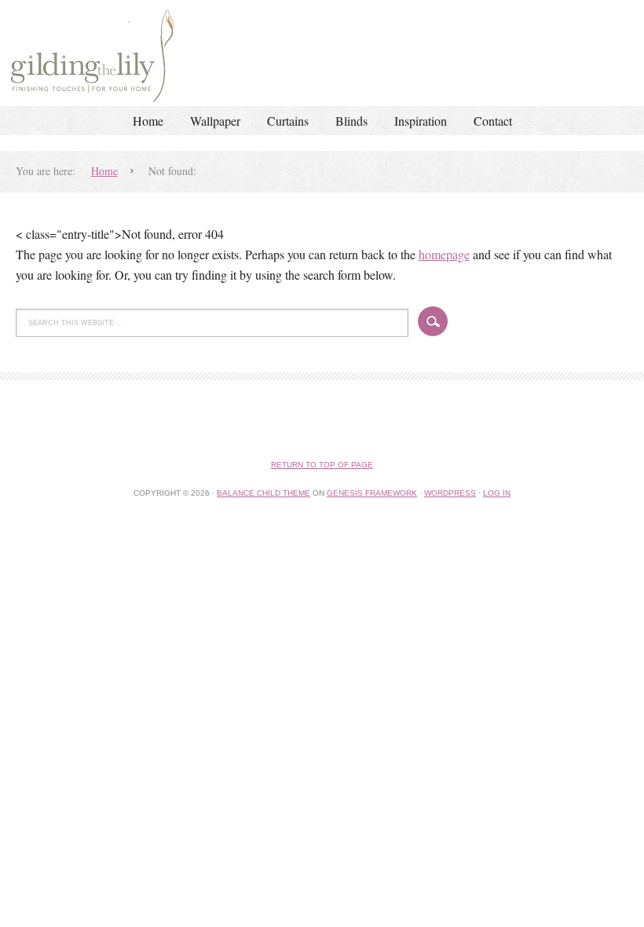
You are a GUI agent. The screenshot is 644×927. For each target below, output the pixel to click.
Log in (496, 493)
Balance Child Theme (263, 493)
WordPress (450, 493)
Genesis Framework (372, 493)
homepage (444, 254)
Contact (493, 120)
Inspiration (420, 120)
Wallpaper (215, 120)
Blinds (351, 120)
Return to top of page (322, 464)
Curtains (288, 120)
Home (148, 120)
